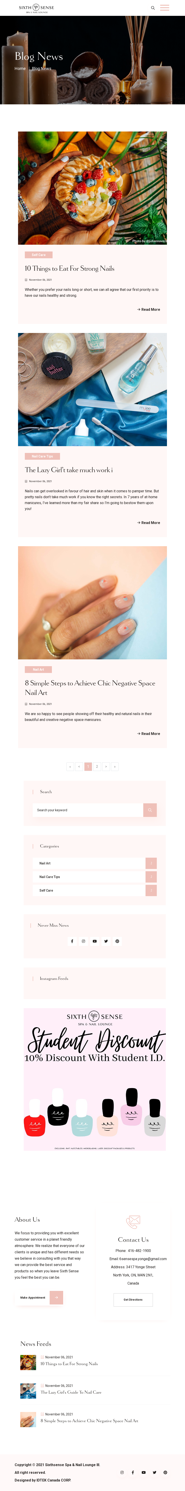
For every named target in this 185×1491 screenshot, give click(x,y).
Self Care (39, 255)
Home (20, 69)
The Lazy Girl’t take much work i (69, 470)
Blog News (41, 69)
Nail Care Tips (42, 456)
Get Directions (133, 1299)
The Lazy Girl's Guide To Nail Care (71, 1392)
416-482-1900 (139, 1251)
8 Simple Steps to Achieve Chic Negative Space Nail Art (89, 1421)
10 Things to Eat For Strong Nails (69, 269)
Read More (150, 309)
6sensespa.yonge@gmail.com (143, 1259)
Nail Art (38, 669)
